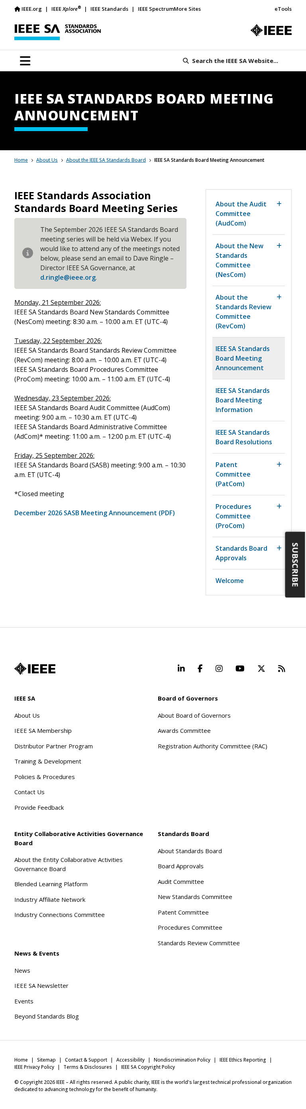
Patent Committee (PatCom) (233, 474)
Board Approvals (181, 866)
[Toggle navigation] (25, 61)
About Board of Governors (194, 715)
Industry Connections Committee (59, 915)
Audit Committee (181, 881)
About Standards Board (190, 851)
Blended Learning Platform (51, 884)
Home (21, 160)
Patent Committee (183, 912)
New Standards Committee (195, 897)
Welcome (230, 580)
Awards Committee (184, 730)
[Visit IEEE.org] (271, 30)
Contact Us (29, 792)
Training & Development (47, 761)
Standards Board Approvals (241, 553)
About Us (47, 160)
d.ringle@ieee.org (68, 277)
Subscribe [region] (295, 564)
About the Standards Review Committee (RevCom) (243, 311)
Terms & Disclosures (87, 1067)
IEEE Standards (109, 8)
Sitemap (46, 1059)
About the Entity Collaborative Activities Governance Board (68, 864)
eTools (283, 8)
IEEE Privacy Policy (34, 1067)
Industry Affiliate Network (49, 899)
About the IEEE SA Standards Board (106, 160)
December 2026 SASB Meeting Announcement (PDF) (94, 512)
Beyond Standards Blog (46, 1016)
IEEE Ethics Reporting (243, 1059)
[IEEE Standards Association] (57, 32)
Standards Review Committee (199, 943)
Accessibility (130, 1059)
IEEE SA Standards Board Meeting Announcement (243, 358)
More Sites (187, 8)
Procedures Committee (190, 927)
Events (23, 1001)
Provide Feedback (39, 807)
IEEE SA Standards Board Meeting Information (243, 400)
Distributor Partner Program (53, 746)
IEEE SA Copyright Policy (148, 1067)
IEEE (66, 8)
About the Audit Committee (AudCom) (241, 214)
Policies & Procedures (44, 777)
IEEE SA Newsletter (41, 985)
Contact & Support (86, 1059)
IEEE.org (32, 8)
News (22, 970)
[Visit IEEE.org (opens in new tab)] (34, 669)
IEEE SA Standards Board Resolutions (244, 437)
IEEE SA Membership (43, 730)
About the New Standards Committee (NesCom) (239, 260)
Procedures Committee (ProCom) (233, 516)
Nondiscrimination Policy (182, 1059)
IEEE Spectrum (156, 8)
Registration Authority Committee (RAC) (212, 746)
